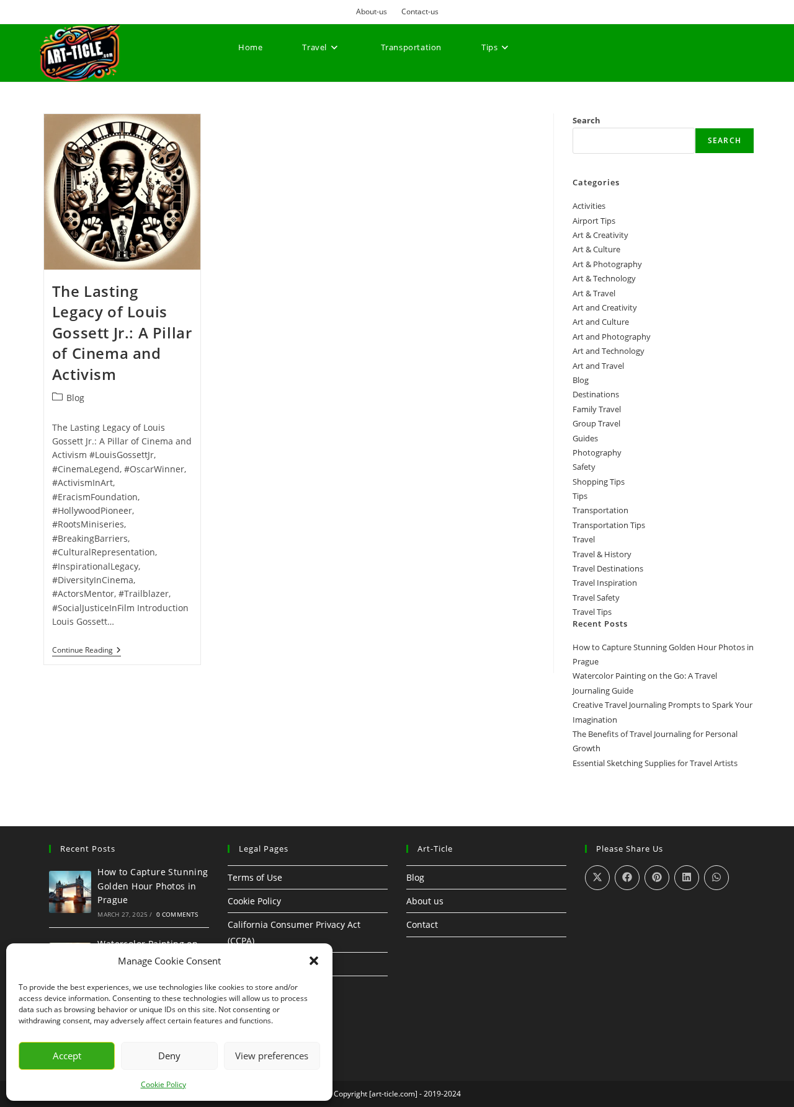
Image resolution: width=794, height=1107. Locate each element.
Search (586, 120)
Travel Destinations (608, 568)
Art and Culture (601, 321)
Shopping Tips (599, 481)
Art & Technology (604, 278)
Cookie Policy (163, 1084)
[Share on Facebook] (627, 877)
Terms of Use (255, 877)
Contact (422, 924)
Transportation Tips (609, 525)
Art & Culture (596, 249)
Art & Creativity (600, 234)
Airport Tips (594, 220)
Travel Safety (596, 597)
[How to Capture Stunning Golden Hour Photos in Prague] (70, 892)
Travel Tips (592, 611)
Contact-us (420, 11)
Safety (584, 466)
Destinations (596, 394)
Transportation (600, 510)
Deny (169, 1055)
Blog (75, 398)
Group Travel (596, 423)
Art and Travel (598, 365)
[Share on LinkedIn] (686, 877)
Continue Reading (86, 650)
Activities (589, 205)
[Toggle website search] (242, 93)
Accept (67, 1055)
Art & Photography (607, 264)
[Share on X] (597, 877)
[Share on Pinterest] (657, 877)
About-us (371, 11)
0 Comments (177, 914)
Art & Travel (594, 293)
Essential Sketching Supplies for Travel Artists (655, 763)
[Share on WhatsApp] (716, 877)
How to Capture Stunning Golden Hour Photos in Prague (152, 886)
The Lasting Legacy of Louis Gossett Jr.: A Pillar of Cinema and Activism (122, 332)
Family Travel (597, 409)
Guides (585, 438)
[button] (314, 961)
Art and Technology (609, 350)
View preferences (271, 1055)
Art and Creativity (605, 307)
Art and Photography (612, 336)
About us (425, 901)
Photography (597, 452)
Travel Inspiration (605, 582)
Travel (584, 539)
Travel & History (602, 554)
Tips (580, 495)
